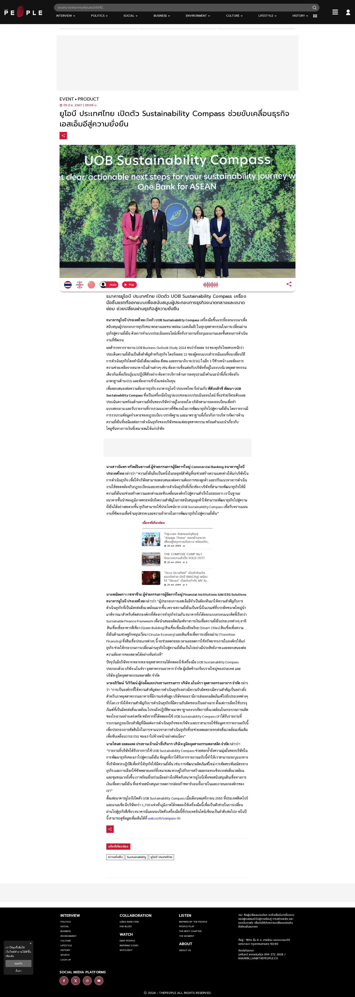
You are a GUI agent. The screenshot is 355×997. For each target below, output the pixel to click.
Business (65, 931)
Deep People (127, 940)
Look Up (65, 959)
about (185, 944)
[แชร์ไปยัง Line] (87, 136)
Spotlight (126, 950)
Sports (65, 955)
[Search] (315, 7)
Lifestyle (66, 945)
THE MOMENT (186, 936)
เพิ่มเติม (10, 956)
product (88, 99)
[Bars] (335, 12)
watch (126, 934)
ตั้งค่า (19, 970)
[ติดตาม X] (75, 980)
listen (185, 915)
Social (64, 926)
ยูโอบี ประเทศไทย (161, 857)
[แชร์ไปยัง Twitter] (79, 135)
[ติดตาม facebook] (64, 980)
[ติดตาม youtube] (98, 980)
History (65, 950)
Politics (65, 921)
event (67, 99)
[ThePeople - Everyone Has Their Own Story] (23, 16)
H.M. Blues (126, 926)
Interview (70, 915)
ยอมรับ (18, 963)
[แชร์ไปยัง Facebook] (71, 136)
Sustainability (136, 857)
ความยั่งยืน (115, 857)
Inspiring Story (129, 945)
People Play (186, 926)
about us (185, 950)
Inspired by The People (193, 921)
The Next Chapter (190, 931)
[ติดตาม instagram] (87, 980)
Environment (68, 936)
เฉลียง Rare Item (129, 921)
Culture (65, 940)
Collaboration (135, 915)
